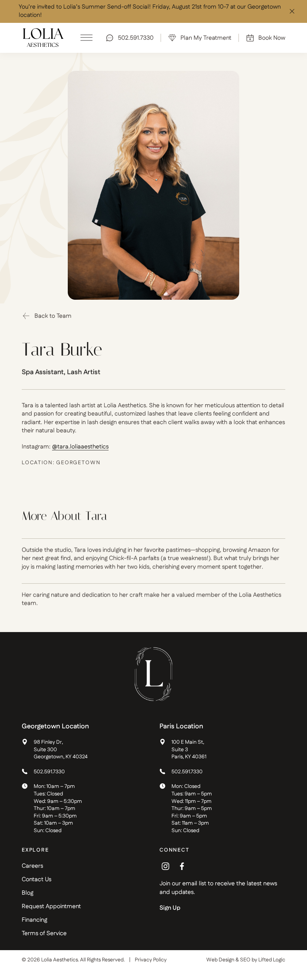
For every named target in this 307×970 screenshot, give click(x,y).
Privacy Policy (151, 960)
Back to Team (53, 316)
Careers (32, 866)
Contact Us (36, 879)
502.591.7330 (49, 772)
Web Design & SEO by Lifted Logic (245, 960)
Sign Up (169, 908)
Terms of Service (44, 933)
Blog (27, 893)
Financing (34, 920)
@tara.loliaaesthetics (80, 447)
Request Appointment (51, 906)
